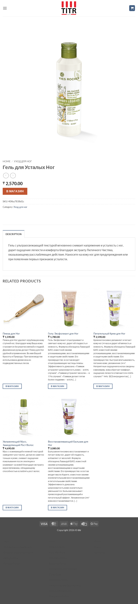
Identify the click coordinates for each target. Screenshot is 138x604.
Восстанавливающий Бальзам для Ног (68, 443)
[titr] (69, 8)
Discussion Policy (59, 596)
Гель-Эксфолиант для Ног (63, 333)
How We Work (57, 552)
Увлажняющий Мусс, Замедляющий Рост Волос (18, 443)
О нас (97, 547)
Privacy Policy (12, 563)
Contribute (55, 574)
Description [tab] (14, 234)
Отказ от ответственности (18, 552)
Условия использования (18, 547)
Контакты (99, 552)
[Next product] (6, 175)
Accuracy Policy (58, 557)
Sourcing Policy (57, 563)
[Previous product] (13, 175)
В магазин (15, 191)
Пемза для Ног (11, 333)
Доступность (11, 557)
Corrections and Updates (63, 568)
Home (6, 161)
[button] (5, 8)
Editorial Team (57, 547)
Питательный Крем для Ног (109, 333)
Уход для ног (23, 161)
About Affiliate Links (60, 590)
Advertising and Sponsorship (65, 585)
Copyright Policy (58, 579)
